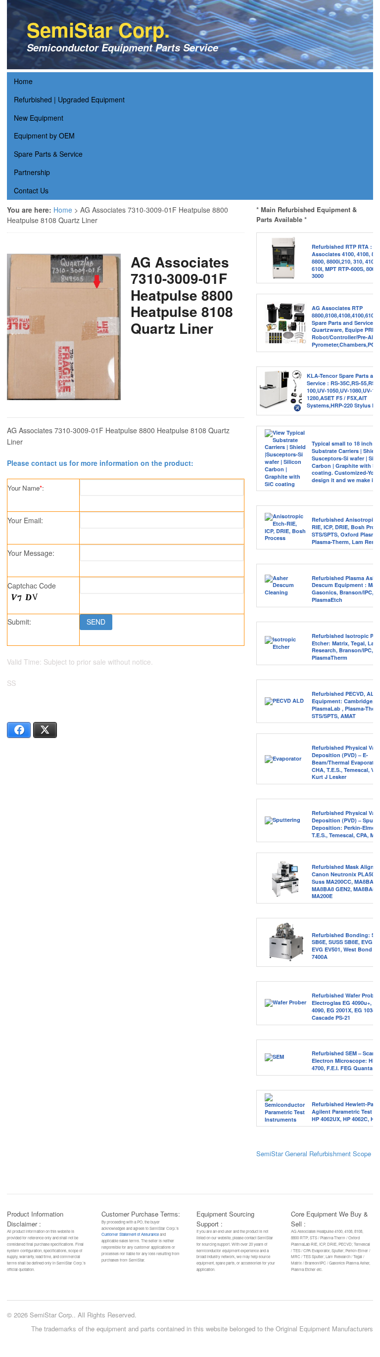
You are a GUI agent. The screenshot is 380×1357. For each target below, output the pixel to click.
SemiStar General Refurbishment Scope (313, 1153)
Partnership (32, 172)
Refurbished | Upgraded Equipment (69, 99)
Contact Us (31, 190)
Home (23, 81)
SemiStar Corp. (98, 29)
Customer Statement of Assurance (130, 1234)
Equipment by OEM (44, 135)
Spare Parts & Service (48, 154)
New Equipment (38, 118)
